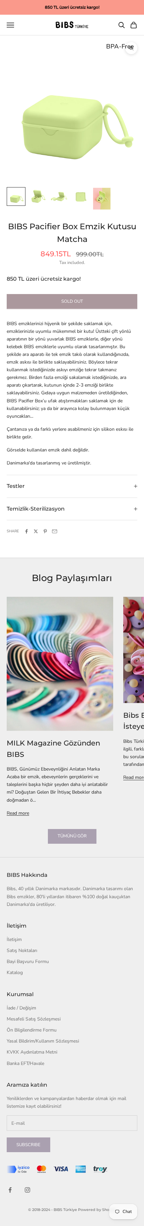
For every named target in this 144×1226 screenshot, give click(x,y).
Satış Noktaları (22, 950)
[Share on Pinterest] (45, 531)
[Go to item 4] (80, 196)
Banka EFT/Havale (25, 1063)
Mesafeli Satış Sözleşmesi (34, 1019)
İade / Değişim (21, 1008)
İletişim (14, 939)
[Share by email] (54, 531)
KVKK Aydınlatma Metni (32, 1052)
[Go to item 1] (16, 196)
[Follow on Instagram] (27, 1190)
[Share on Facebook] (26, 531)
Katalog (15, 972)
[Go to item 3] (59, 196)
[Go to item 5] (101, 198)
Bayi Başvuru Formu (28, 961)
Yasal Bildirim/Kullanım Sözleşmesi (43, 1041)
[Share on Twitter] (36, 531)
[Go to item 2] (37, 196)
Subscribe (28, 1145)
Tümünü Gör (72, 836)
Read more (18, 813)
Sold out (72, 301)
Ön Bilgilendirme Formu (32, 1030)
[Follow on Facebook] (10, 1190)
